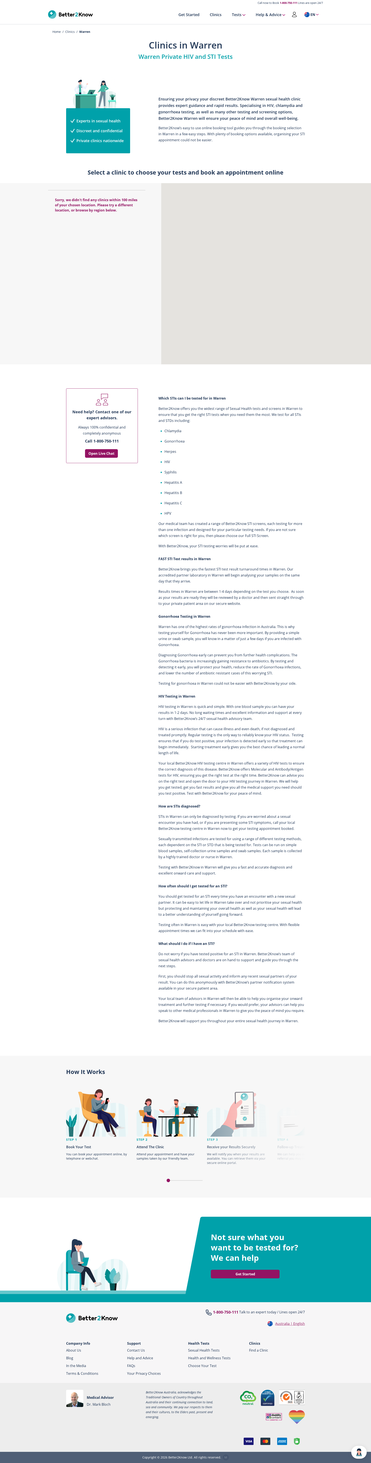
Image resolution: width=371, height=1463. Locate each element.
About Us (73, 1350)
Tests (237, 14)
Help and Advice (140, 1358)
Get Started (188, 14)
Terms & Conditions (82, 1373)
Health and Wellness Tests (209, 1358)
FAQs (131, 1365)
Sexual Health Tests (204, 1350)
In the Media (76, 1365)
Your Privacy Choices (144, 1373)
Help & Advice (268, 14)
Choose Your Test (202, 1365)
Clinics (216, 14)
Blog (69, 1358)
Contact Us (136, 1350)
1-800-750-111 (288, 3)
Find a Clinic (258, 1350)
